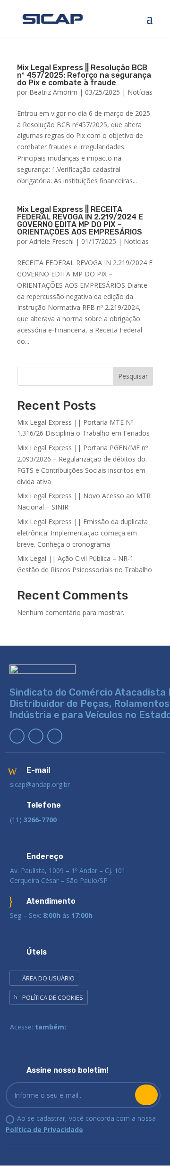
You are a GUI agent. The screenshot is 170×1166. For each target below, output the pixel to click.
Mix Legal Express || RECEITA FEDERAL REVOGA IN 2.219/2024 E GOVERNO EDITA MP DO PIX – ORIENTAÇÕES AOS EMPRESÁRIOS (80, 220)
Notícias (140, 92)
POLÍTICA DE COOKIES (52, 997)
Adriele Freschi (51, 241)
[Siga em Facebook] (35, 736)
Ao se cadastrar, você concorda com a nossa (81, 1124)
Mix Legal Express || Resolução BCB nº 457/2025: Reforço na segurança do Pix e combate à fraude (84, 75)
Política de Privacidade (44, 1129)
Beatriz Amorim (53, 92)
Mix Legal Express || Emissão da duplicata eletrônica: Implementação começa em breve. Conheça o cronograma (82, 533)
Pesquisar (133, 376)
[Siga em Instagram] (54, 736)
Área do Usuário (48, 978)
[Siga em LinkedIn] (17, 736)
